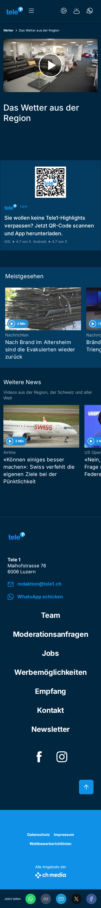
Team (50, 615)
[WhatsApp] (30, 899)
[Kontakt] (89, 11)
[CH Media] (50, 874)
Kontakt (50, 710)
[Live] (63, 11)
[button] (46, 899)
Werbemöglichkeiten (50, 672)
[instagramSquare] (62, 757)
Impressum (64, 834)
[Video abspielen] (50, 65)
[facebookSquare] (39, 757)
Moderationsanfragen (50, 634)
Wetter (8, 30)
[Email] (61, 899)
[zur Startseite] (14, 10)
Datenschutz (38, 834)
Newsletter (50, 729)
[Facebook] (91, 899)
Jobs (50, 653)
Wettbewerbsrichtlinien (50, 843)
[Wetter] (76, 11)
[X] (76, 899)
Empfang (50, 691)
